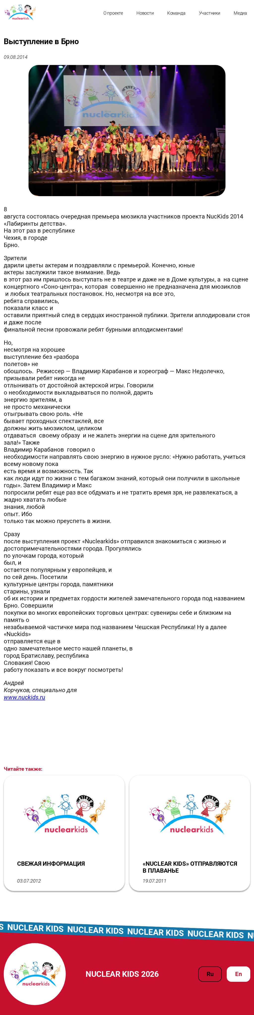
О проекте (113, 13)
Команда (176, 13)
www (24, 697)
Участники (209, 13)
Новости (145, 13)
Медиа (240, 13)
